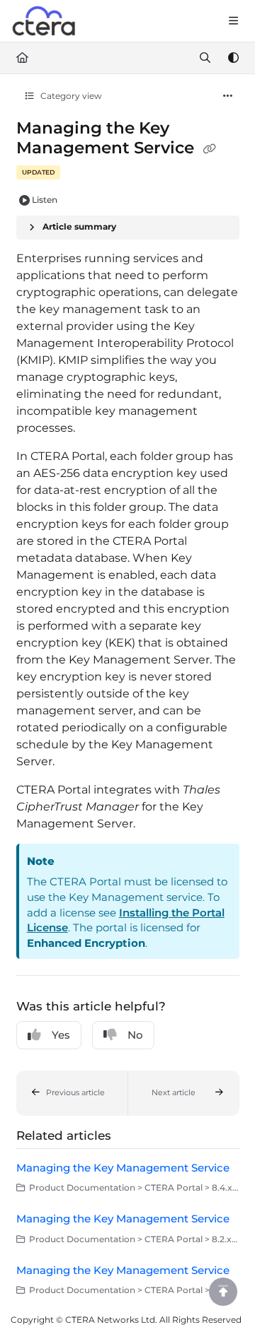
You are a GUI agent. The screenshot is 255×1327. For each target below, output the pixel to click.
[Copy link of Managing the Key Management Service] (209, 149)
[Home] (45, 21)
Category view (70, 95)
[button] (72, 1093)
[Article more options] (228, 96)
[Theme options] (233, 58)
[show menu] (233, 21)
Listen (44, 199)
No (135, 1035)
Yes (61, 1035)
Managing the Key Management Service (123, 1167)
